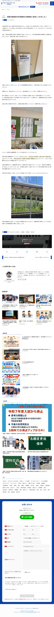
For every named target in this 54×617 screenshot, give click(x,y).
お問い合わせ (35, 608)
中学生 (19, 483)
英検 (49, 489)
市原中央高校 (23, 487)
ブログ (5, 19)
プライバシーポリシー (20, 608)
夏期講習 (27, 485)
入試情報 (22, 232)
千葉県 (11, 485)
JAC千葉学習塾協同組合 (29, 612)
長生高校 (13, 492)
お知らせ (21, 481)
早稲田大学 (11, 489)
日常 (45, 487)
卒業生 (15, 485)
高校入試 (32, 232)
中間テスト (24, 483)
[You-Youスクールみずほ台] (8, 3)
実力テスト (12, 487)
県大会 (45, 489)
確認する (32, 6)
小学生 (17, 487)
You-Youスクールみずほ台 (14, 232)
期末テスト (25, 489)
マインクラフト (13, 483)
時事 (21, 489)
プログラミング (6, 483)
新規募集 (40, 487)
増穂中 (22, 485)
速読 (9, 492)
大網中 (37, 485)
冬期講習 (43, 483)
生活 (41, 489)
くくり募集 (27, 481)
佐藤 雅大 (9, 279)
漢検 (38, 489)
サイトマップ (28, 608)
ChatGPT (4, 481)
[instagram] (25, 279)
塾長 (19, 485)
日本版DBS (5, 489)
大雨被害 (42, 485)
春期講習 (16, 489)
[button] (7, 252)
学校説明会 (47, 485)
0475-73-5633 (43, 3)
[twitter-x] (23, 279)
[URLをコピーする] (47, 252)
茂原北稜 (27, 232)
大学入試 (32, 485)
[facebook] (21, 279)
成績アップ (35, 487)
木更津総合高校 (32, 489)
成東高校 (29, 487)
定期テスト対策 (6, 487)
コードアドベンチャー (35, 481)
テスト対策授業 (44, 481)
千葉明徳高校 (5, 485)
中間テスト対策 (31, 483)
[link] (19, 279)
